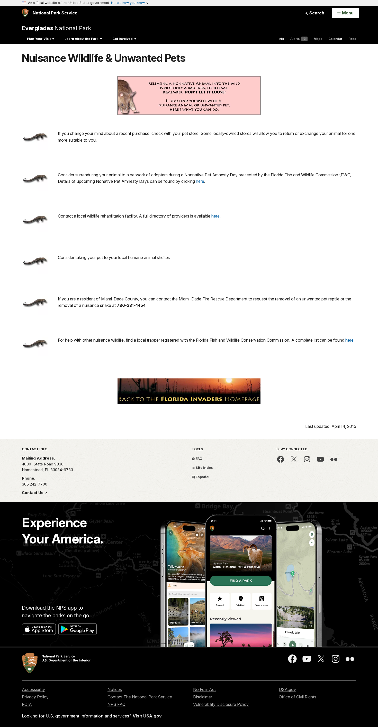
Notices (114, 689)
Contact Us (33, 492)
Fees (352, 39)
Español (202, 477)
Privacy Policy (35, 696)
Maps (318, 39)
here (200, 181)
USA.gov (287, 689)
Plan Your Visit (39, 39)
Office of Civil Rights (297, 696)
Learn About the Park (81, 39)
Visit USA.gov (147, 716)
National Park (56, 27)
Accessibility (33, 689)
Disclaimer (202, 696)
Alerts (297, 39)
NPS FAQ (116, 704)
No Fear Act (204, 689)
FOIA (27, 704)
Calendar (335, 39)
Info (281, 39)
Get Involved (122, 39)
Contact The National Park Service (139, 696)
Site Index (204, 467)
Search (316, 12)
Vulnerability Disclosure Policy (221, 704)
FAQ (198, 458)
